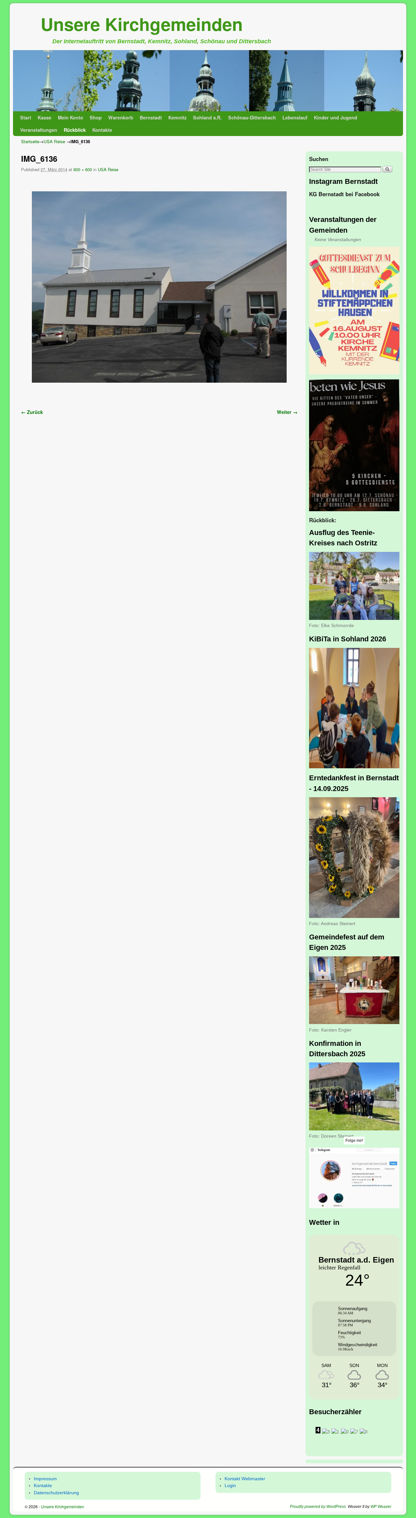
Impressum (45, 1478)
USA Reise (54, 141)
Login (230, 1485)
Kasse (44, 117)
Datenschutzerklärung (56, 1492)
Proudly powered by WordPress (318, 1506)
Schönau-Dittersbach (252, 117)
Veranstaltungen (38, 130)
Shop (96, 117)
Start (25, 117)
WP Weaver (380, 1506)
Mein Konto (70, 117)
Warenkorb (120, 117)
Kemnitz (177, 117)
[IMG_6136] (159, 287)
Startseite (30, 141)
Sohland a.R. (207, 117)
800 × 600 (82, 169)
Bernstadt (151, 117)
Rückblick (75, 130)
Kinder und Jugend (335, 117)
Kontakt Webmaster (245, 1478)
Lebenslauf (294, 117)
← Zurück (32, 412)
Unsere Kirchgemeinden (142, 23)
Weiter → (287, 412)
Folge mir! (354, 1140)
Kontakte (102, 130)
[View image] (354, 311)
